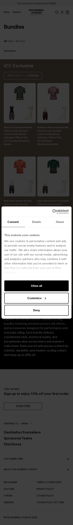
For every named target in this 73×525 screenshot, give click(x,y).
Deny (36, 310)
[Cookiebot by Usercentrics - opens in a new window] (52, 211)
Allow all (36, 285)
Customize (34, 297)
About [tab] (60, 221)
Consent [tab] (13, 221)
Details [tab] (36, 221)
